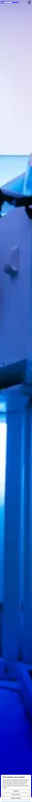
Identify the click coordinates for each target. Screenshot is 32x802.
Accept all (16, 791)
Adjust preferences (16, 798)
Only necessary (16, 794)
